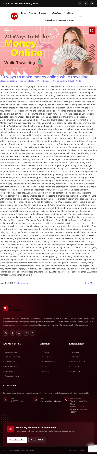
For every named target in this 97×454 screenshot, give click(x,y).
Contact (62, 20)
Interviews (9, 371)
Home (23, 13)
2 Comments (21, 283)
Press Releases (44, 81)
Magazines (50, 20)
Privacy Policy (76, 371)
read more (90, 283)
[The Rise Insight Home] (16, 308)
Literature (56, 13)
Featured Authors (12, 376)
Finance (22, 81)
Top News (68, 13)
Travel (71, 81)
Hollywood (75, 352)
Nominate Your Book (13, 357)
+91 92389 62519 (16, 401)
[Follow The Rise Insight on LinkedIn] (26, 333)
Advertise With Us (78, 362)
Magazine (45, 371)
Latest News (10, 362)
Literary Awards (11, 352)
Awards (32, 13)
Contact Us (75, 366)
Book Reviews (47, 357)
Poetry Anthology (48, 362)
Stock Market (59, 81)
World (78, 81)
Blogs (71, 20)
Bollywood (75, 357)
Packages (43, 13)
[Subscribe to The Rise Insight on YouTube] (19, 333)
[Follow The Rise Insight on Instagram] (5, 333)
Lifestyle (32, 81)
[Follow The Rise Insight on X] (32, 333)
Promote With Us (37, 440)
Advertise (91, 450)
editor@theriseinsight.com (27, 3)
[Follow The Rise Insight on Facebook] (12, 333)
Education (12, 81)
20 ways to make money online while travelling (44, 76)
